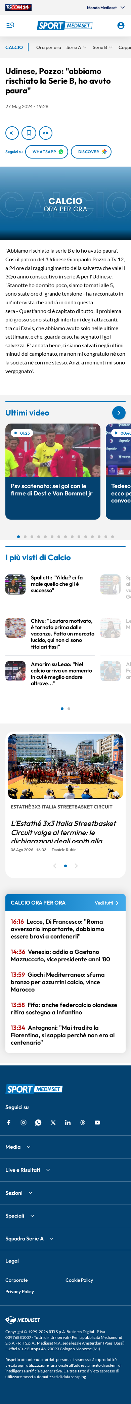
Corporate (16, 1280)
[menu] (10, 25)
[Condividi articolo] (12, 133)
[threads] (82, 1122)
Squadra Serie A (24, 1238)
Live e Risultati (22, 1170)
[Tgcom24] (18, 7)
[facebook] (8, 1122)
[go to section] (119, 413)
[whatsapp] (38, 1122)
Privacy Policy (19, 1291)
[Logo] (65, 25)
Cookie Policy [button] (79, 1280)
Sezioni (14, 1192)
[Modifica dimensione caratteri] (45, 133)
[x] (53, 1122)
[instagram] (23, 1122)
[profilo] (121, 25)
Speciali (14, 1215)
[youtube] (97, 1122)
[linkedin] (67, 1122)
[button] (65, 25)
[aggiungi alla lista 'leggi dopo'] (28, 133)
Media (12, 1146)
